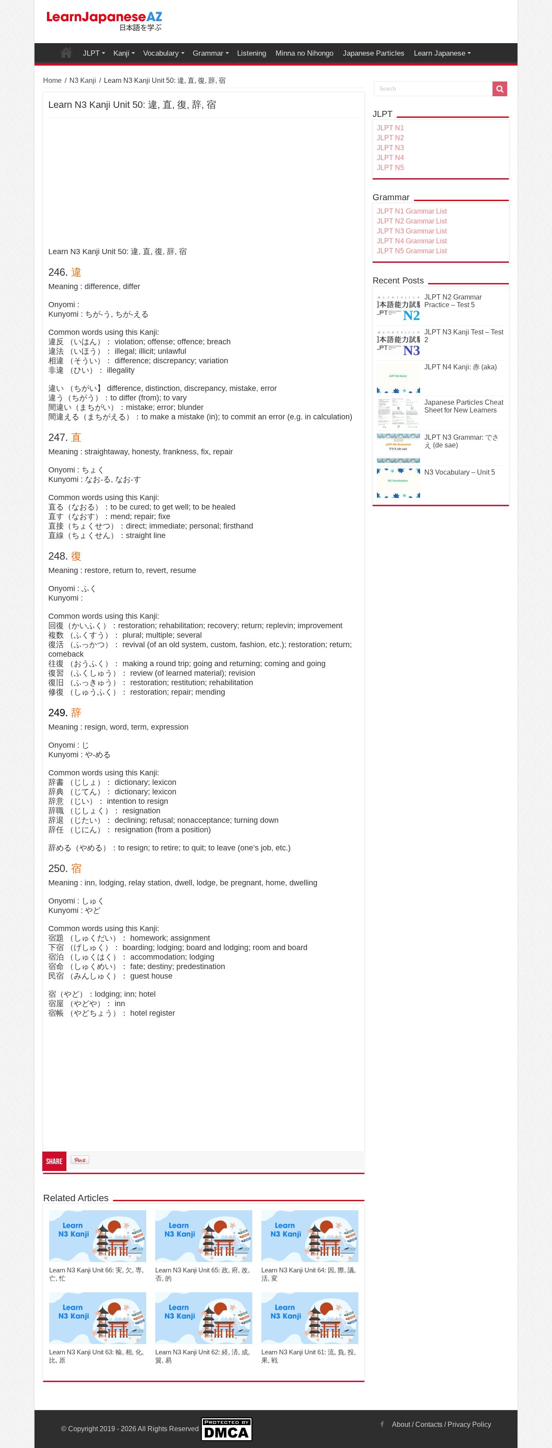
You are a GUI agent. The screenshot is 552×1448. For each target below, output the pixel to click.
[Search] (499, 89)
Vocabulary (161, 53)
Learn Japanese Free (66, 52)
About (401, 1424)
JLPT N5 (390, 167)
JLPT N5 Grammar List (412, 251)
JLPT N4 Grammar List (412, 241)
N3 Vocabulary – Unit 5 (459, 472)
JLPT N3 (390, 147)
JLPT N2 (390, 138)
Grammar (208, 53)
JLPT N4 (390, 157)
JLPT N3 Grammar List (412, 231)
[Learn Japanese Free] (104, 19)
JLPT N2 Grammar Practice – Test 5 (453, 300)
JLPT (91, 53)
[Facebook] (382, 1424)
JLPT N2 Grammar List (412, 221)
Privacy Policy (469, 1424)
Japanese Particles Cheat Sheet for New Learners (463, 406)
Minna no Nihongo (304, 53)
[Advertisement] (203, 183)
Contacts (428, 1424)
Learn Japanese (439, 53)
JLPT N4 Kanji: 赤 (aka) (460, 367)
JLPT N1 (390, 128)
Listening (251, 53)
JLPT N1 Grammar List (412, 211)
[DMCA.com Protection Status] (227, 1428)
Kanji (121, 53)
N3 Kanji (82, 80)
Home (52, 80)
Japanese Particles (374, 53)
